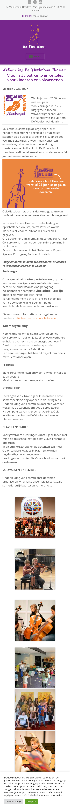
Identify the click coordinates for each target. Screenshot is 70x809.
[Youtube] (40, 2)
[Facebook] (29, 2)
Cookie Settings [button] (13, 801)
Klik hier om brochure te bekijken (37, 318)
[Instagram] (35, 2)
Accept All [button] (31, 801)
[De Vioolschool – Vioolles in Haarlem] (35, 36)
